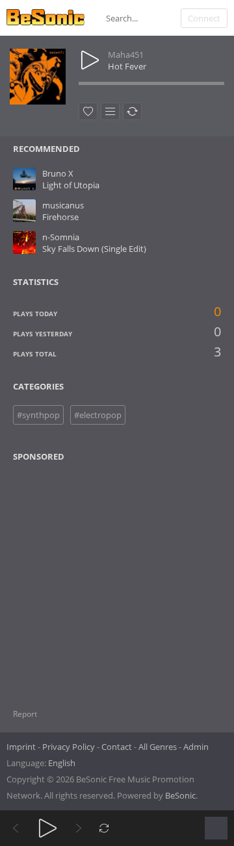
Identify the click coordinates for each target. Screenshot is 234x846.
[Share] (132, 111)
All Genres (157, 747)
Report (25, 713)
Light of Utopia (70, 185)
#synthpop (38, 415)
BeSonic (180, 795)
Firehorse (60, 217)
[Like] (88, 111)
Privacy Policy (68, 747)
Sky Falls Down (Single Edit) (94, 249)
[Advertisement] (76, 577)
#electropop (98, 415)
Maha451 (126, 54)
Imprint (21, 747)
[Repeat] (104, 828)
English (61, 763)
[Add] (110, 111)
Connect (204, 18)
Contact (116, 747)
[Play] (47, 828)
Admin (196, 747)
